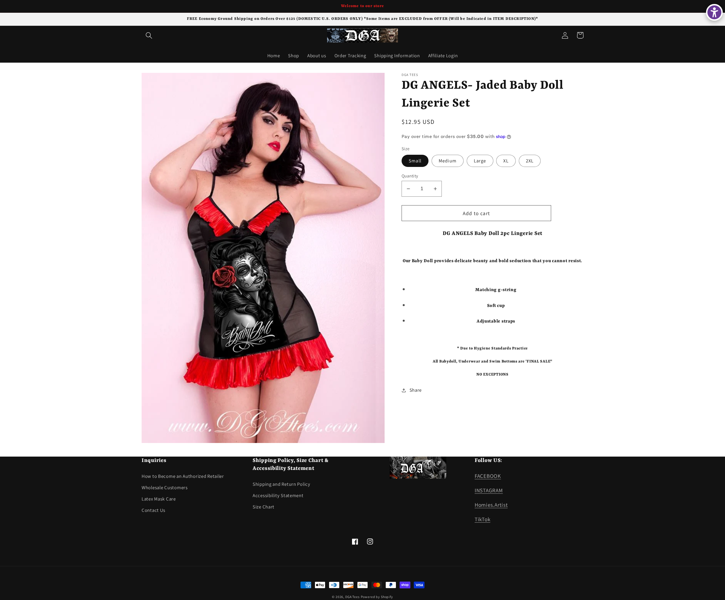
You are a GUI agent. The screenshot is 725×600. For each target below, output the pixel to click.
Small (415, 161)
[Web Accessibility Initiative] (714, 12)
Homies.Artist (491, 504)
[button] (149, 35)
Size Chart (263, 507)
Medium (448, 161)
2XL (530, 161)
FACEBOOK (488, 476)
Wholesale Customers (165, 487)
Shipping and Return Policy (281, 484)
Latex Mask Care (159, 499)
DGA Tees (352, 597)
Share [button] (416, 390)
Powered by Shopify (377, 597)
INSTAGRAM (489, 490)
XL (505, 161)
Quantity (410, 176)
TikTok (482, 519)
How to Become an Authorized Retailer (183, 476)
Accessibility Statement (278, 495)
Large (480, 161)
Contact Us (153, 510)
